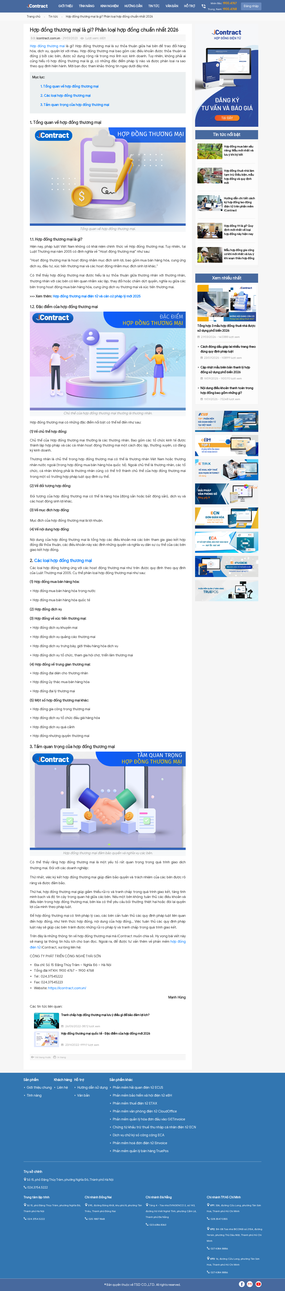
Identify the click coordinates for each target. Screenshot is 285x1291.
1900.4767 (230, 3)
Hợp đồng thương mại (47, 46)
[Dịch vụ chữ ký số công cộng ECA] (226, 542)
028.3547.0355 (219, 1218)
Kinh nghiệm (110, 6)
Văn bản (172, 6)
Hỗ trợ (189, 6)
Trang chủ (33, 16)
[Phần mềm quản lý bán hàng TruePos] (226, 590)
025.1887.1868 (96, 1218)
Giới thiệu (65, 6)
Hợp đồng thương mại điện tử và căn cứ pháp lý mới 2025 (97, 296)
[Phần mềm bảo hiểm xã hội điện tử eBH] (226, 445)
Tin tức (154, 6)
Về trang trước (43, 1057)
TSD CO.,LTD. (145, 1285)
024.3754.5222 (37, 1187)
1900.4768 (230, 9)
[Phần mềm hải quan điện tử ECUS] (226, 421)
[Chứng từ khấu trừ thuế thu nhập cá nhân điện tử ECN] (226, 518)
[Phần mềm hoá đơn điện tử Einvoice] (226, 566)
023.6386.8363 (157, 1224)
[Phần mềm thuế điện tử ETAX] (226, 469)
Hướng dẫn (133, 6)
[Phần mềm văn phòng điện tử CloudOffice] (226, 494)
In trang (61, 1057)
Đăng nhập (251, 6)
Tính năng (87, 6)
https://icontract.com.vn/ (67, 988)
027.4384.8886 (219, 1248)
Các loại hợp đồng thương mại (63, 560)
